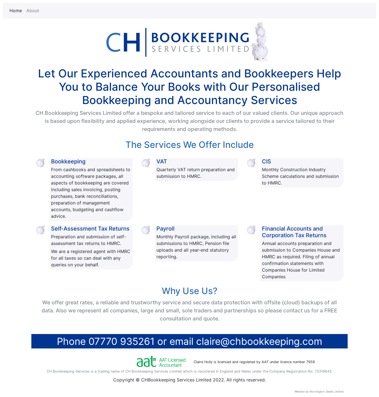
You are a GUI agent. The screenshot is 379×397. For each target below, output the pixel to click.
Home (16, 10)
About (32, 10)
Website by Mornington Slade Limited (318, 391)
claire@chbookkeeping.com (259, 341)
